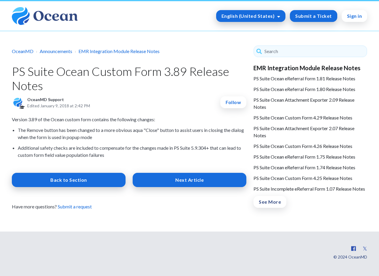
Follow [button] (233, 102)
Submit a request (75, 206)
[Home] (45, 16)
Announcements (56, 51)
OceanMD (22, 51)
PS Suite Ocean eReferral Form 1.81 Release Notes (304, 78)
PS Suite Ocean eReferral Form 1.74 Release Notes (304, 167)
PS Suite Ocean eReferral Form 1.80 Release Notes (304, 89)
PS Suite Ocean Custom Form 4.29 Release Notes (302, 117)
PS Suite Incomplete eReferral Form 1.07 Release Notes (309, 189)
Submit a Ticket (313, 16)
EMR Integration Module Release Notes (119, 51)
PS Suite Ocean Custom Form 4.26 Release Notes (302, 146)
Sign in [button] (354, 16)
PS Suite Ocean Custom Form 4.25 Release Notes (302, 178)
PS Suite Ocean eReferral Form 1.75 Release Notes (304, 156)
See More (270, 202)
